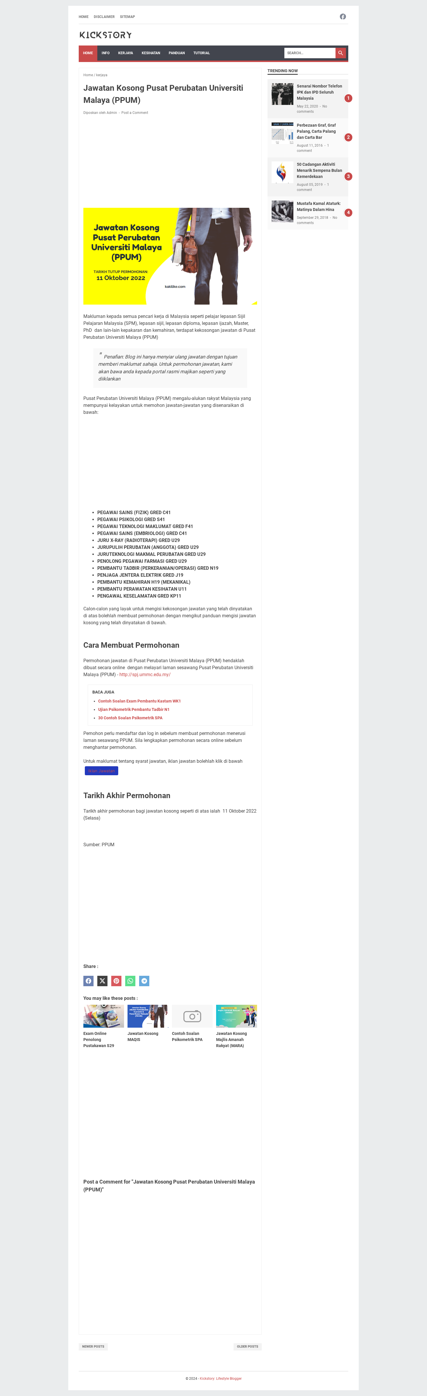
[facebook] (88, 981)
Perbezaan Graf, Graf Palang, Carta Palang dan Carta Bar (316, 131)
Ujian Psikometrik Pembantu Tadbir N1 (134, 709)
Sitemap (127, 17)
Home (84, 17)
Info (106, 53)
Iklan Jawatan (101, 770)
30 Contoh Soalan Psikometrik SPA (130, 718)
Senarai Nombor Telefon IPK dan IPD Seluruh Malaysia (319, 92)
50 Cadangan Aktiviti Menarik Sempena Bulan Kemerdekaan (319, 170)
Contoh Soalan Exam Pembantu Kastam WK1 (139, 701)
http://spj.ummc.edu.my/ (145, 674)
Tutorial (201, 53)
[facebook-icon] (342, 17)
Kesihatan (151, 53)
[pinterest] (116, 981)
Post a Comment (134, 113)
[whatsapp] (130, 981)
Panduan (177, 53)
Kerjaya (125, 53)
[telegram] (144, 981)
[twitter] (102, 981)
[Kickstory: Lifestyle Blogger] (105, 35)
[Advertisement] (170, 162)
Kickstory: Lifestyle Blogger (221, 1379)
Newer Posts (93, 1346)
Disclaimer (104, 17)
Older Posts (247, 1346)
